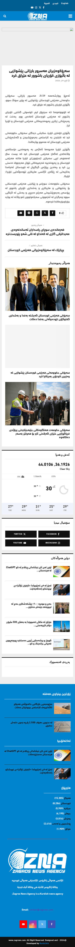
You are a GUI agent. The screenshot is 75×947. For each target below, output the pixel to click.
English (64, 3)
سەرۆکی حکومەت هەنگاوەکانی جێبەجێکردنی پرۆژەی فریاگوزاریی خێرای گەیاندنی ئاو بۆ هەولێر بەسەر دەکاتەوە (39, 434)
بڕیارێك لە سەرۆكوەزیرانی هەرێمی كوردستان (36, 250)
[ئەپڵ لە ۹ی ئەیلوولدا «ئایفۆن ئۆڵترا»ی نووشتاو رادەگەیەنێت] (61, 589)
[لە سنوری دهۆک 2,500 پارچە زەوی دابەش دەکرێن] (62, 726)
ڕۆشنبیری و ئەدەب (61, 824)
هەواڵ (67, 798)
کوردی (55, 3)
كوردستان (66, 803)
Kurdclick (44, 943)
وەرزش (67, 818)
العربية (47, 3)
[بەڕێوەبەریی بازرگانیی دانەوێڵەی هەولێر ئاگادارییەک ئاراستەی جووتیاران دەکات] (62, 708)
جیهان (68, 813)
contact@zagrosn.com (41, 910)
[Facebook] (51, 924)
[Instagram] (33, 924)
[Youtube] (23, 924)
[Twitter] (42, 924)
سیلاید (67, 808)
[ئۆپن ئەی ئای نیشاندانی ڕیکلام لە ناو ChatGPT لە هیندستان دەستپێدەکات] (61, 571)
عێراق (68, 829)
